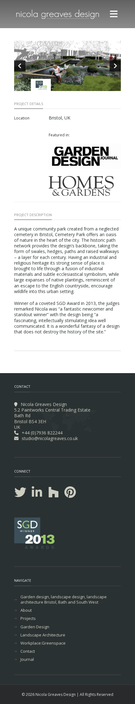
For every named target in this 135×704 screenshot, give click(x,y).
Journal (27, 659)
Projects (28, 618)
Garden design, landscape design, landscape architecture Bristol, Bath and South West (63, 599)
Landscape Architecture (42, 635)
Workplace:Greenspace (43, 643)
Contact (27, 651)
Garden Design (34, 627)
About (26, 610)
